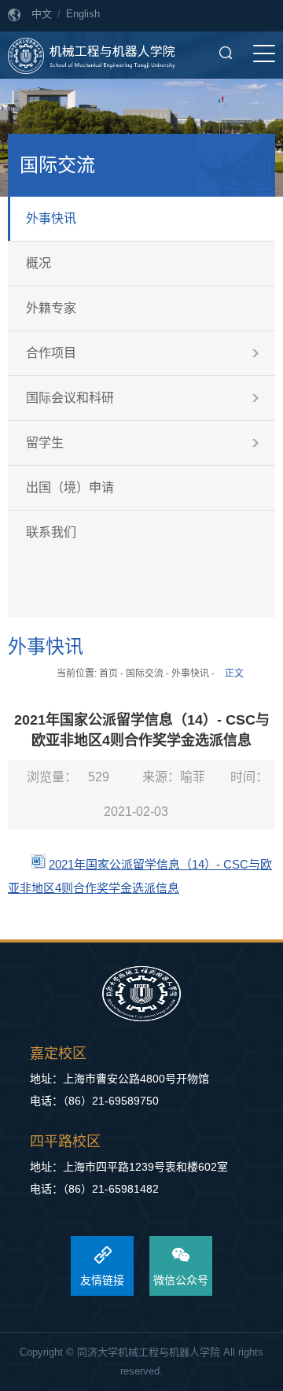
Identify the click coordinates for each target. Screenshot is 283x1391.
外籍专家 (51, 308)
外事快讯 (51, 218)
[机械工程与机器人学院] (91, 55)
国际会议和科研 (70, 397)
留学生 (45, 442)
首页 (108, 673)
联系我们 (51, 532)
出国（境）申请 (70, 487)
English (83, 14)
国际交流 (145, 673)
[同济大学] (141, 995)
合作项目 (51, 353)
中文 (41, 14)
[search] (225, 52)
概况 (38, 263)
